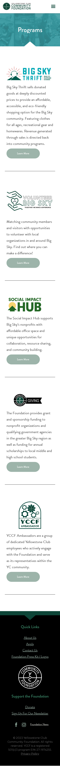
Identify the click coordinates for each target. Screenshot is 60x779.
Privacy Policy (30, 753)
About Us (30, 637)
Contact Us (30, 650)
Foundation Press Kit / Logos (30, 656)
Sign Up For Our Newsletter (30, 713)
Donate (30, 706)
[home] (16, 6)
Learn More (23, 153)
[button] (53, 6)
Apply (30, 643)
